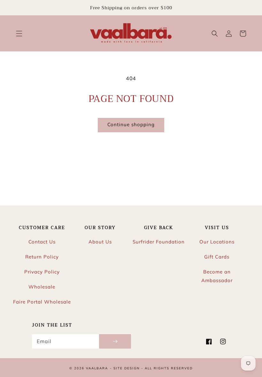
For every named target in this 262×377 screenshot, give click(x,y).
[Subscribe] (115, 341)
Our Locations (217, 242)
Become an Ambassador (217, 276)
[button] (19, 34)
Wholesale (41, 287)
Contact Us (42, 242)
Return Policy (42, 257)
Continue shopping (131, 124)
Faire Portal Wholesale (42, 302)
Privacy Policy (42, 272)
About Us (100, 242)
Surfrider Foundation (159, 242)
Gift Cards (216, 257)
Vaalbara (97, 368)
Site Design (126, 368)
